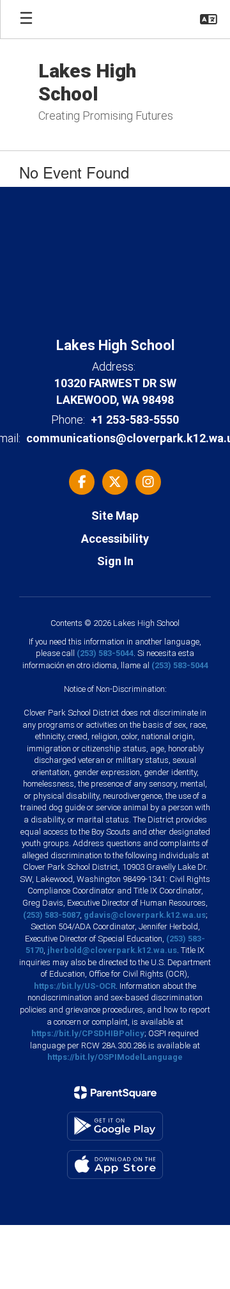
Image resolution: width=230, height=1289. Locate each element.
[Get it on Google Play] (115, 1126)
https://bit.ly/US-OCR (75, 986)
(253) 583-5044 (105, 653)
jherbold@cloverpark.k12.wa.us (112, 950)
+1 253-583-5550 (135, 419)
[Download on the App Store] (115, 1164)
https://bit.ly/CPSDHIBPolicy (87, 1033)
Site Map (115, 515)
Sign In (115, 561)
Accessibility (115, 538)
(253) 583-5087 (51, 915)
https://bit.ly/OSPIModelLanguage (115, 1057)
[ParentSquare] (115, 1092)
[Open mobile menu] (26, 19)
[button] (208, 19)
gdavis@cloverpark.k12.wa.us (145, 915)
